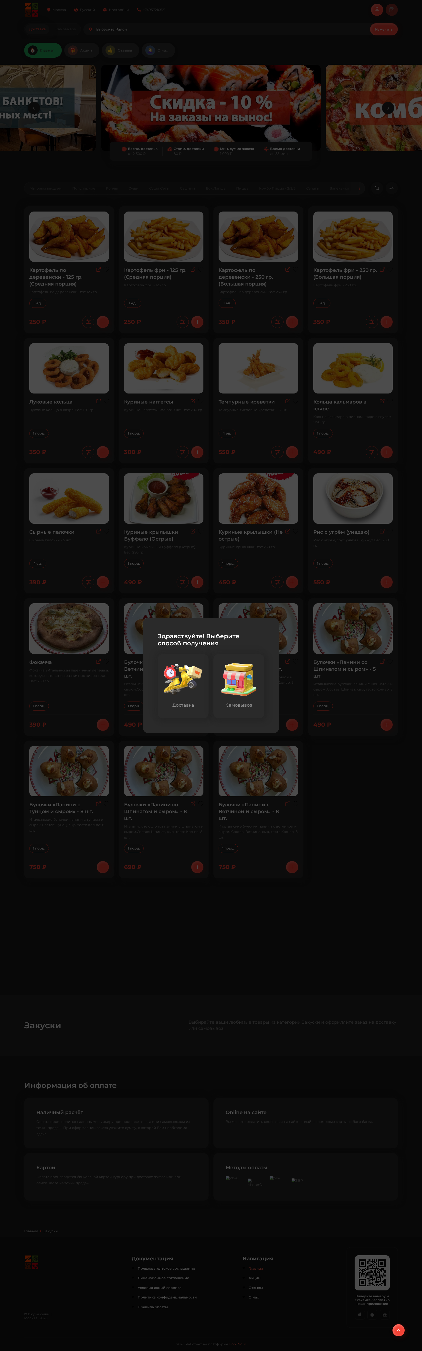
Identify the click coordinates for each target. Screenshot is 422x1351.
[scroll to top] (398, 1330)
